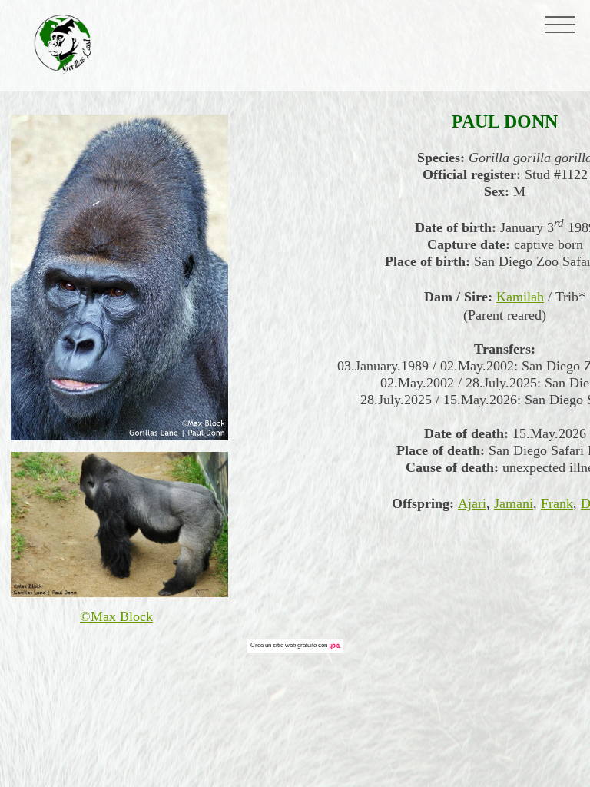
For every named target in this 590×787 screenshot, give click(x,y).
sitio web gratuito (295, 645)
